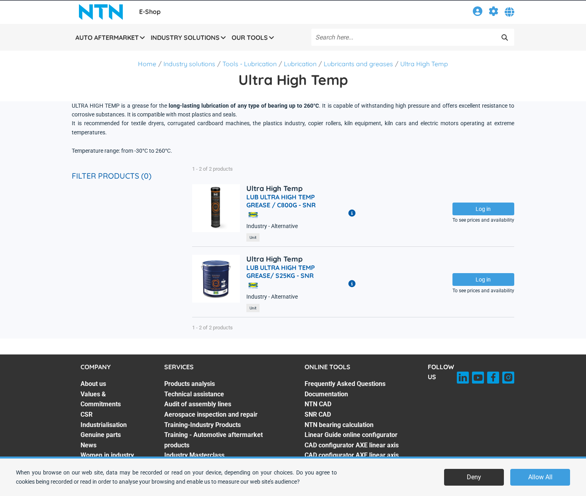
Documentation (326, 394)
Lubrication (300, 64)
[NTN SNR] (101, 12)
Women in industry (107, 455)
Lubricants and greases (358, 64)
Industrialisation (104, 425)
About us (93, 384)
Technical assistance (194, 394)
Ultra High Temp (424, 64)
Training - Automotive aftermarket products (213, 440)
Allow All (540, 477)
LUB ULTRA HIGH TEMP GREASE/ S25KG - (280, 271)
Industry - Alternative (272, 226)
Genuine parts (101, 435)
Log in (483, 209)
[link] (477, 12)
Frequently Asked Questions (345, 384)
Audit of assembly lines (197, 404)
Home (147, 64)
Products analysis (189, 384)
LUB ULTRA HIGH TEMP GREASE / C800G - (281, 201)
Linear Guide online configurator (351, 435)
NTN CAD (318, 404)
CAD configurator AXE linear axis (352, 445)
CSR (86, 414)
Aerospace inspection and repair (211, 414)
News (88, 445)
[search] (504, 37)
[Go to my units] (493, 12)
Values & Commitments (101, 399)
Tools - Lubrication (249, 64)
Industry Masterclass (194, 455)
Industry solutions (189, 64)
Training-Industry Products (202, 425)
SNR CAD (318, 414)
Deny (474, 477)
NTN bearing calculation (339, 425)
